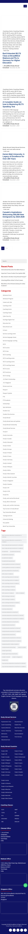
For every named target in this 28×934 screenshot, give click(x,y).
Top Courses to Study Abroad (11, 509)
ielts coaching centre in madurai (10, 580)
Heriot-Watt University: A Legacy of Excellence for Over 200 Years (13, 156)
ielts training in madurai (8, 599)
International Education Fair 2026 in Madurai (13, 270)
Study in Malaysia (7, 467)
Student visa (6, 411)
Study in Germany (7, 460)
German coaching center (9, 334)
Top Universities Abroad (9, 512)
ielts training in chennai (8, 596)
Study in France (7, 456)
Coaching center (7, 306)
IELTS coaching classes (14, 37)
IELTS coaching (7, 35)
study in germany (6, 650)
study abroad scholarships (8, 647)
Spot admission (7, 407)
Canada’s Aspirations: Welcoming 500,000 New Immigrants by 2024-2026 (13, 214)
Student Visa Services (9, 41)
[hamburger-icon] (25, 6)
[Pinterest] (22, 1)
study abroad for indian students (10, 644)
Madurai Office (6, 859)
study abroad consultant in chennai (11, 628)
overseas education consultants (10, 622)
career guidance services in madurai (11, 567)
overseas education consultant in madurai (12, 618)
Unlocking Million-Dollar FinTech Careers (12, 280)
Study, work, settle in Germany (11, 505)
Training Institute (14, 48)
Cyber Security (7, 316)
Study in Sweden (7, 484)
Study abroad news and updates (11, 421)
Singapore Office (6, 889)
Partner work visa (7, 386)
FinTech (5, 330)
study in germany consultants (9, 653)
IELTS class (18, 33)
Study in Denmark (8, 442)
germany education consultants (10, 570)
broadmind (5, 551)
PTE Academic (6, 400)
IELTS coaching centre (9, 362)
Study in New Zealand (9, 474)
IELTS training (20, 39)
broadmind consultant (8, 554)
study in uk (5, 660)
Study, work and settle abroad (11, 149)
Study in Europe (7, 449)
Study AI (5, 432)
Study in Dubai (7, 446)
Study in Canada (7, 439)
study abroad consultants (8, 634)
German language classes (9, 337)
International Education (8, 605)
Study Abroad (20, 41)
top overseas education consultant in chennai (13, 663)
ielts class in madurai (7, 574)
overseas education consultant (10, 612)
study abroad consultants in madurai (11, 641)
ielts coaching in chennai (8, 586)
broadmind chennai (15, 551)
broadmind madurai (7, 558)
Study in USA (6, 491)
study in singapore (17, 657)
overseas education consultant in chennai (12, 615)
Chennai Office (6, 828)
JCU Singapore (7, 383)
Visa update (6, 523)
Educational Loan (7, 327)
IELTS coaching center (9, 358)
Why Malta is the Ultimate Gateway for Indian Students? (13, 284)
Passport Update (7, 393)
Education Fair (7, 323)
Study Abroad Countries (9, 746)
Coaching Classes (18, 31)
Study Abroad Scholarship (10, 425)
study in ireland (6, 657)
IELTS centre (10, 33)
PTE (4, 397)
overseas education (7, 609)
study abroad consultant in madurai (11, 631)
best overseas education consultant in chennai (12, 536)
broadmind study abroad (8, 561)
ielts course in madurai (8, 593)
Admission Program (8, 299)
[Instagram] (26, 1)
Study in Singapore (8, 481)
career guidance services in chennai (11, 564)
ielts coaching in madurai (8, 590)
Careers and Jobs (7, 302)
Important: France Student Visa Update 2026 (13, 273)
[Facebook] (17, 1)
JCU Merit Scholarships (9, 379)
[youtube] (24, 1)
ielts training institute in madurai (10, 602)
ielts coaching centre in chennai (10, 577)
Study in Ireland (7, 463)
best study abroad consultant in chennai (12, 545)
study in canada (22, 647)
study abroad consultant (8, 625)
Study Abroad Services (9, 43)
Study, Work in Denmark (9, 502)
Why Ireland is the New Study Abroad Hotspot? (13, 277)
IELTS (4, 33)
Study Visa (11, 205)
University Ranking (8, 519)
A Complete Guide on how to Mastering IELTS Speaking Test (13, 104)
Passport (5, 390)
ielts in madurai (20, 593)
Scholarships (6, 404)
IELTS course (6, 369)
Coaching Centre (8, 31)
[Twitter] (20, 1)
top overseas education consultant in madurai (14, 666)
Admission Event (7, 295)
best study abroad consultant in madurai (12, 548)
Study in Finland (7, 453)
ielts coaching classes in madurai (10, 583)
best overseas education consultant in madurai (12, 541)
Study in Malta (7, 470)
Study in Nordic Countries (10, 477)
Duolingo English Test (8, 320)
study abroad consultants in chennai (11, 637)
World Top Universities (9, 526)
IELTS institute (11, 39)
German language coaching (10, 341)
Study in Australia (7, 435)
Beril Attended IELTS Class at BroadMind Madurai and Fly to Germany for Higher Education (12, 58)
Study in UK (6, 488)
